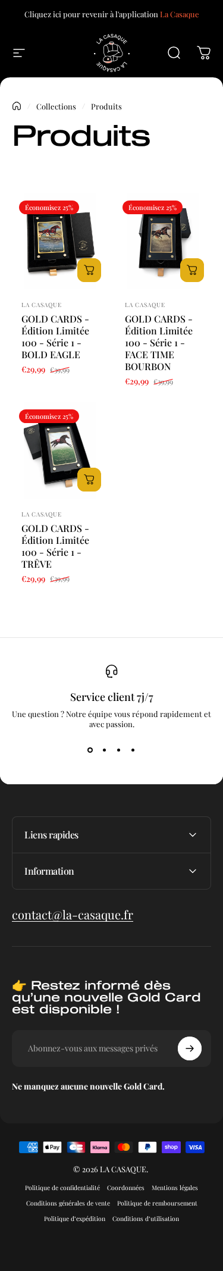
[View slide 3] (119, 750)
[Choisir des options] (89, 270)
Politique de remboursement (157, 1203)
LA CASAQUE (41, 304)
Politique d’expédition (74, 1218)
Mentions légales (175, 1188)
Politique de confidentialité (62, 1188)
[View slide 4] (133, 750)
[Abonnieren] (190, 1048)
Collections (56, 106)
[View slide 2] (105, 750)
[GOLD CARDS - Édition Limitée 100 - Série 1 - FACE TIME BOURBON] (163, 241)
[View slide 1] (90, 750)
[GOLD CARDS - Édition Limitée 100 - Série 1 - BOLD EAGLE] (60, 241)
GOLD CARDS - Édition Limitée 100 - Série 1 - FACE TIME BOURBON (159, 342)
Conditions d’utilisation (145, 1218)
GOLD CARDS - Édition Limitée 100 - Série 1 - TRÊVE (55, 546)
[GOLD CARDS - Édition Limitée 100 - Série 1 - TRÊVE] (60, 450)
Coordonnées (126, 1188)
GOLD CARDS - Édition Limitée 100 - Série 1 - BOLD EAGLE (55, 336)
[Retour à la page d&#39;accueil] (16, 106)
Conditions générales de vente (68, 1203)
